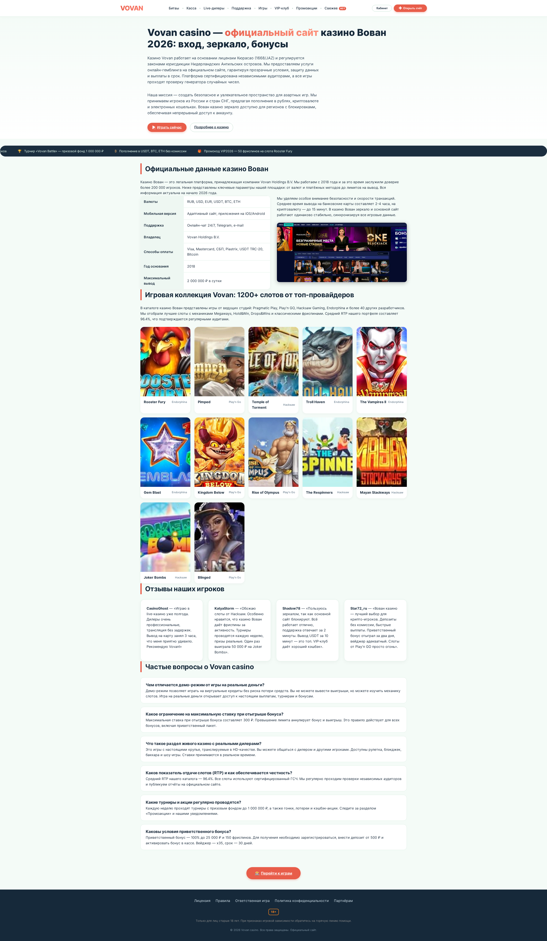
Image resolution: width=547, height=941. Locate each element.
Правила (223, 901)
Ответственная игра (252, 901)
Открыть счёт (410, 8)
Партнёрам (343, 901)
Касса (191, 8)
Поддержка (241, 8)
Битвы (174, 8)
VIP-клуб (282, 8)
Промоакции (306, 8)
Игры (263, 8)
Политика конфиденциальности (302, 901)
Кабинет (382, 8)
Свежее (335, 8)
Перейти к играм (273, 873)
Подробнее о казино (211, 127)
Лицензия (202, 901)
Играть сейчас (167, 127)
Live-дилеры (214, 8)
